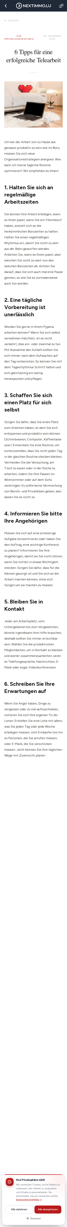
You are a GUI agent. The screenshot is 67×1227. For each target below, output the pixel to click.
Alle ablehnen (19, 1209)
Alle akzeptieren (48, 1209)
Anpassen (35, 1218)
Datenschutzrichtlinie (27, 1199)
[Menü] (61, 5)
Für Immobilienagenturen (19, 37)
